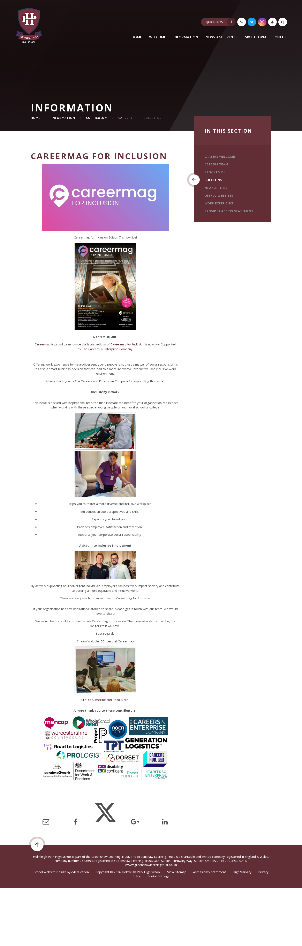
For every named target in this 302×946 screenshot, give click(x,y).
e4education (80, 872)
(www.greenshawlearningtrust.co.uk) (151, 865)
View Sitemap (176, 872)
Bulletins (152, 118)
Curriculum (96, 118)
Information (63, 118)
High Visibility (242, 872)
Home (36, 118)
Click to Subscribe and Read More (105, 700)
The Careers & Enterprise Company (107, 349)
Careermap (43, 344)
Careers (125, 118)
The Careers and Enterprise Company (101, 381)
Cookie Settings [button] (158, 876)
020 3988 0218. (236, 861)
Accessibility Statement (209, 872)
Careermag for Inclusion (127, 344)
